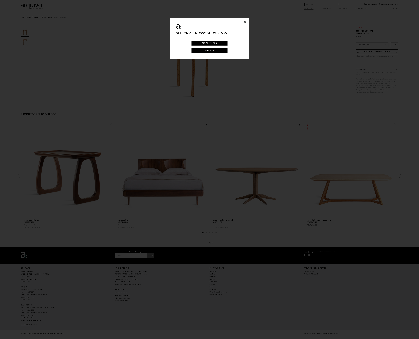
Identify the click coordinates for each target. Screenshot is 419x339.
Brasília (209, 50)
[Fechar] (245, 22)
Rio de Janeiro (209, 43)
